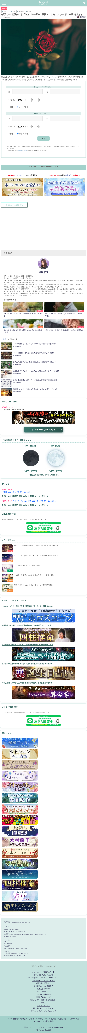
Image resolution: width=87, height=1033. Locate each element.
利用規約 (23, 1018)
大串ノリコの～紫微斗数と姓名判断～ (43, 999)
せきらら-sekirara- (55, 1027)
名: (47, 91)
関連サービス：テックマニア (36, 1027)
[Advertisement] (43, 227)
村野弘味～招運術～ (43, 983)
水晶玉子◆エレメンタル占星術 (43, 980)
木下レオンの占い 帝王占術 (43, 975)
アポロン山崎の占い (43, 991)
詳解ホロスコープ (43, 1005)
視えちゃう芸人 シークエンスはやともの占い (43, 977)
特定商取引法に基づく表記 (68, 1018)
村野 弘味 (83, 17)
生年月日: (11, 100)
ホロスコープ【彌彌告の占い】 (43, 972)
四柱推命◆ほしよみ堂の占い (43, 1008)
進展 (13, 11)
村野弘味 (21, 11)
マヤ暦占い (43, 1002)
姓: (9, 91)
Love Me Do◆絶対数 (43, 994)
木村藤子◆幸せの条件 (43, 997)
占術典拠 (52, 1018)
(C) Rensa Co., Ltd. (43, 1030)
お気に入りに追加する (14, 205)
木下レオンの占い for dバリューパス (44, 1011)
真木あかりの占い (43, 988)
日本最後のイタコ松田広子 (43, 986)
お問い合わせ (13, 1018)
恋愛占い (4, 8)
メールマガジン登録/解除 (43, 1021)
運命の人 (6, 11)
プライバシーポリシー (38, 1018)
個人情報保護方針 (22, 150)
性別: (11, 107)
